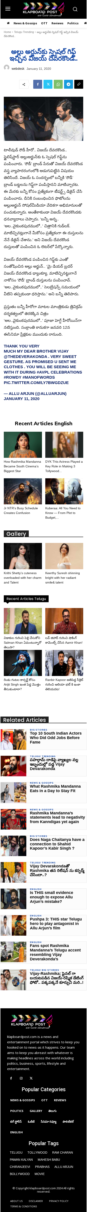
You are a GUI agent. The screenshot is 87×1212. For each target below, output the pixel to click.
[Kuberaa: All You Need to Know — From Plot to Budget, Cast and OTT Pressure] (64, 491)
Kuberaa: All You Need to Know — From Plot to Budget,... (63, 512)
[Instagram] (21, 1079)
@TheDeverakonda (25, 356)
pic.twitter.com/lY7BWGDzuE (36, 382)
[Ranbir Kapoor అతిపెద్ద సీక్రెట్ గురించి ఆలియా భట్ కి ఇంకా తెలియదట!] (64, 663)
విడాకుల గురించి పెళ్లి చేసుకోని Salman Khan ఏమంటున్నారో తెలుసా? (22, 642)
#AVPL (43, 372)
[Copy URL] (78, 84)
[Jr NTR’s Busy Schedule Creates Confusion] (23, 491)
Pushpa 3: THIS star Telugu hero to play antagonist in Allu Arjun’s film (56, 923)
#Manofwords (39, 377)
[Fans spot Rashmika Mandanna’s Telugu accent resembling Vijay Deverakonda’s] (13, 952)
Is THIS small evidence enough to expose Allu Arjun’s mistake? (51, 897)
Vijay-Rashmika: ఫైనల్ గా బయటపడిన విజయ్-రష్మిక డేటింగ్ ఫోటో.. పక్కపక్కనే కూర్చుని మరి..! (57, 978)
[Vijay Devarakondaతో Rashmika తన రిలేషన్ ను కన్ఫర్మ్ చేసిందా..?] (13, 872)
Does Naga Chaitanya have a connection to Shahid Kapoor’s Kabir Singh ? (57, 844)
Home (7, 32)
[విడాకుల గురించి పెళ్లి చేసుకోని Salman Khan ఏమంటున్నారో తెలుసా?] (23, 621)
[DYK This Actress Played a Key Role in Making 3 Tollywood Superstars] (64, 445)
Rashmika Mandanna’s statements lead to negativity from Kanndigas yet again (57, 817)
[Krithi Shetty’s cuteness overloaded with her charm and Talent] (23, 556)
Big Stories (38, 730)
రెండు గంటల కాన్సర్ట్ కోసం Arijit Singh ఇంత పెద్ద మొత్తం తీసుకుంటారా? (22, 684)
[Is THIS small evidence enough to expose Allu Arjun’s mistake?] (13, 899)
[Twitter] (48, 84)
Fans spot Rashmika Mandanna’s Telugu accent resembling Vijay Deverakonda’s (55, 952)
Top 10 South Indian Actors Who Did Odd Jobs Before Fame (56, 737)
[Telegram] (68, 84)
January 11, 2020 (21, 398)
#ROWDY (12, 377)
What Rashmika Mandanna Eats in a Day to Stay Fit (55, 788)
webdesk (18, 68)
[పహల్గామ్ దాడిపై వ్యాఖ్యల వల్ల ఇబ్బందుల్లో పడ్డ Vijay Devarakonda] (13, 766)
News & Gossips (41, 783)
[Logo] (43, 9)
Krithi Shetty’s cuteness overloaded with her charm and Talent (22, 577)
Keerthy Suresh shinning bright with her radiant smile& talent (62, 577)
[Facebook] (37, 84)
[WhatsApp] (58, 84)
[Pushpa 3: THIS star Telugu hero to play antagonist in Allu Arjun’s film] (13, 925)
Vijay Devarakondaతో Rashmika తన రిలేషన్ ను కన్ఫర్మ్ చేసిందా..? (57, 870)
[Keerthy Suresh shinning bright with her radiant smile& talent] (64, 556)
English (35, 889)
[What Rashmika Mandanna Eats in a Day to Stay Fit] (13, 792)
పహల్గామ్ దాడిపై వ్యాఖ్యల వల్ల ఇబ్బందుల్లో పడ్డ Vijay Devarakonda (54, 764)
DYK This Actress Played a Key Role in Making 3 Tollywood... (64, 466)
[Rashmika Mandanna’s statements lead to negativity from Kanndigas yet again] (13, 819)
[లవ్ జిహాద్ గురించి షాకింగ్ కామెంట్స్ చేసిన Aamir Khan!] (64, 621)
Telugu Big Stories (44, 970)
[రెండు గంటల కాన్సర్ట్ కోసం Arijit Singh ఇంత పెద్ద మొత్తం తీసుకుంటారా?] (23, 663)
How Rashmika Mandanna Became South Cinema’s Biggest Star (22, 466)
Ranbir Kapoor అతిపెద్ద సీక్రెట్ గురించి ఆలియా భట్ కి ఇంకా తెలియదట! (64, 684)
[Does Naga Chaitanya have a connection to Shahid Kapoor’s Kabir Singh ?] (13, 846)
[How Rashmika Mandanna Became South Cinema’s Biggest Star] (23, 445)
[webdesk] (6, 69)
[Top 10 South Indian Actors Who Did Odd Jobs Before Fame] (13, 739)
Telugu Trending (24, 32)
